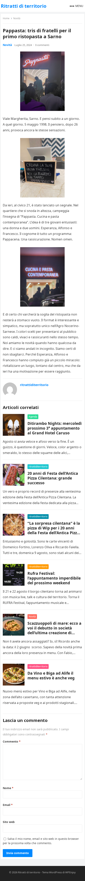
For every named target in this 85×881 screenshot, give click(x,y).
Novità (16, 18)
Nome (8, 788)
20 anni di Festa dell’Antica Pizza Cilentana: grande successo (52, 478)
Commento (12, 741)
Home (6, 18)
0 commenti (42, 45)
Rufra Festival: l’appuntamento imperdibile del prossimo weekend (54, 578)
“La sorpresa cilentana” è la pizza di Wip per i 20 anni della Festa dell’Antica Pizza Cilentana (53, 530)
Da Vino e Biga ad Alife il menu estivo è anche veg (51, 675)
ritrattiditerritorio (34, 385)
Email (8, 805)
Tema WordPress (52, 872)
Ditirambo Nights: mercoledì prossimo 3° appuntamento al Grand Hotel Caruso (54, 428)
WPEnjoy (70, 872)
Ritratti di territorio (23, 6)
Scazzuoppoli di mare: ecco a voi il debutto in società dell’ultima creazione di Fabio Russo (54, 630)
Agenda (33, 416)
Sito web (9, 822)
